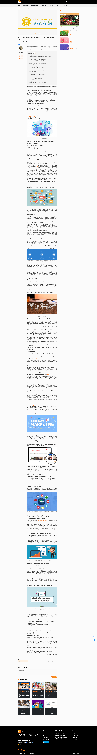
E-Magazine (28, 1)
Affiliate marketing (31, 116)
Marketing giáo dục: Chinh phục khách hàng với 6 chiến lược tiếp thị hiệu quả (37, 694)
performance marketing (23, 661)
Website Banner (75, 737)
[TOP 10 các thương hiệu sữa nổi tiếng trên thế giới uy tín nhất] (64, 33)
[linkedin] (21, 750)
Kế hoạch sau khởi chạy (33, 83)
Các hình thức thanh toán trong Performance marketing (38, 63)
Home (19, 5)
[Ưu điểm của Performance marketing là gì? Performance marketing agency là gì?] (42, 552)
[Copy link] (20, 56)
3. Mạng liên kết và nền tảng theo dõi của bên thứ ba (38, 60)
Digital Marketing (34, 5)
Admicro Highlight (50, 1)
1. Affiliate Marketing (32, 71)
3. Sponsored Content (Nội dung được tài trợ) (37, 74)
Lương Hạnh (20, 41)
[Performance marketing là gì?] (42, 128)
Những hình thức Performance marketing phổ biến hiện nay (38, 70)
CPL (37, 358)
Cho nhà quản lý (42, 1)
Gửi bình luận (54, 676)
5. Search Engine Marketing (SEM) (35, 77)
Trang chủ (19, 8)
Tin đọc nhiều (65, 10)
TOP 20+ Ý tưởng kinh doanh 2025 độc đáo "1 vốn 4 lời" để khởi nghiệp (24, 712)
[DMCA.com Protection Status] (46, 742)
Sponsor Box (74, 739)
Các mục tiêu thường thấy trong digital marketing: (37, 82)
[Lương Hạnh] (21, 48)
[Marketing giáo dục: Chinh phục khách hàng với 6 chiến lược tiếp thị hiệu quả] (38, 686)
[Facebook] (22, 56)
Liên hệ (65, 5)
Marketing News (26, 5)
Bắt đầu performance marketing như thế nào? (36, 81)
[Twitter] (20, 58)
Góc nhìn (58, 5)
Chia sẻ (19, 44)
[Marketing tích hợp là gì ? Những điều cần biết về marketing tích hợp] (51, 704)
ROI (51, 543)
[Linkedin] (22, 58)
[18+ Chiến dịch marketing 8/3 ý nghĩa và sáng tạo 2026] (64, 47)
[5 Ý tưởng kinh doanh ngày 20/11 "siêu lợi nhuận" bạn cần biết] (51, 686)
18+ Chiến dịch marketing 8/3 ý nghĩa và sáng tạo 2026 (74, 46)
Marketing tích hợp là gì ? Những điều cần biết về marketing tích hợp (51, 712)
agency (49, 281)
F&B (37, 166)
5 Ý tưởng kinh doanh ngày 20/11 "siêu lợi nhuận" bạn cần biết (51, 694)
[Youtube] (24, 750)
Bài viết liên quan (24, 679)
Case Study (44, 5)
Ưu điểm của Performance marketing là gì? (36, 78)
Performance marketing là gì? (33, 55)
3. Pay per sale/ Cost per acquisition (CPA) (36, 67)
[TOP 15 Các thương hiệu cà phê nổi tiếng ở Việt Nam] (69, 19)
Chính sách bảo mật (46, 737)
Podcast (34, 1)
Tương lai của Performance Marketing (35, 79)
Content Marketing (71, 42)
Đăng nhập (76, 1)
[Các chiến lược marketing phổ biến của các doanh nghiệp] (38, 704)
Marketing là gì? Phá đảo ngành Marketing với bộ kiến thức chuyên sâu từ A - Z (24, 694)
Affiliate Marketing (30, 405)
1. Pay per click (31, 64)
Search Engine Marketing (42, 520)
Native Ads (48, 473)
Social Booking (75, 735)
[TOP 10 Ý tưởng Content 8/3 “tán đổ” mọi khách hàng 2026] (64, 40)
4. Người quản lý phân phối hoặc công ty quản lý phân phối (39, 62)
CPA (48, 374)
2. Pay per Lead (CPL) (33, 66)
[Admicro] (20, 744)
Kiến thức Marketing (25, 8)
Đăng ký (70, 1)
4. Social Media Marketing (33, 75)
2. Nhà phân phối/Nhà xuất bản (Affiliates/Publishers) (38, 59)
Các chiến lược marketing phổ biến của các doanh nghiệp (37, 712)
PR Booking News (75, 733)
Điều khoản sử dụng (46, 739)
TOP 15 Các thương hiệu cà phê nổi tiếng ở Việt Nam (69, 28)
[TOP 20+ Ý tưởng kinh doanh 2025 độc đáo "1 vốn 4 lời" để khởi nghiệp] (24, 704)
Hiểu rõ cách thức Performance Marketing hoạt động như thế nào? (40, 56)
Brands (61, 26)
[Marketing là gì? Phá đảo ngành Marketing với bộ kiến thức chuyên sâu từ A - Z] (24, 686)
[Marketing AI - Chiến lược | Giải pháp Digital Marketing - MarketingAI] (19, 2)
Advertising (71, 48)
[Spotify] (26, 750)
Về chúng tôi (45, 733)
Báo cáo (51, 5)
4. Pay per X (31, 68)
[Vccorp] (20, 742)
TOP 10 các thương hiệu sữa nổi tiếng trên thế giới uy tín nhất (74, 31)
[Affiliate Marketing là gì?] (42, 423)
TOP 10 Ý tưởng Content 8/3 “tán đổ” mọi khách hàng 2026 (74, 38)
